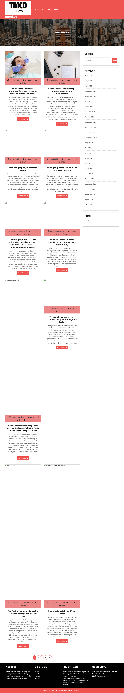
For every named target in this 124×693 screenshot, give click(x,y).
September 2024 (91, 138)
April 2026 (88, 86)
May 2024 (88, 158)
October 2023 (90, 189)
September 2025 (91, 96)
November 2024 (90, 127)
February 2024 (90, 174)
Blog (43, 9)
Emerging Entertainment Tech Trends (62, 612)
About (49, 9)
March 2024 (89, 169)
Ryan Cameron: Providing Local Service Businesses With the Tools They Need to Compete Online (23, 428)
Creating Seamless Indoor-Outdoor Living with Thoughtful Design (62, 319)
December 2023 (90, 184)
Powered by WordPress (72, 690)
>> (50, 658)
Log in (87, 221)
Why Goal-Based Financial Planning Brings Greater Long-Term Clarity (62, 242)
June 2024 (88, 153)
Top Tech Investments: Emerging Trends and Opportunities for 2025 (23, 613)
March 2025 (89, 107)
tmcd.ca (11, 17)
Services (38, 676)
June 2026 (88, 76)
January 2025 (89, 117)
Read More (22, 119)
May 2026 (88, 81)
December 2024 (91, 122)
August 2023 (89, 200)
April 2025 (88, 101)
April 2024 (88, 163)
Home (37, 9)
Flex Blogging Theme (56, 690)
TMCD (29, 80)
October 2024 (90, 132)
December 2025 (90, 91)
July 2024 (88, 148)
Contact (57, 9)
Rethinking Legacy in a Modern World (23, 168)
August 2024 (89, 143)
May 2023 (88, 205)
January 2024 (90, 179)
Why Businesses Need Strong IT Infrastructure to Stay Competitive (62, 91)
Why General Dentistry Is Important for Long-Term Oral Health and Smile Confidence (23, 91)
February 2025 (90, 112)
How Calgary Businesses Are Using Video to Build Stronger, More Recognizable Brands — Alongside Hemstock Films (23, 243)
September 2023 (91, 194)
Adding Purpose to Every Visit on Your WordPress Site (62, 168)
